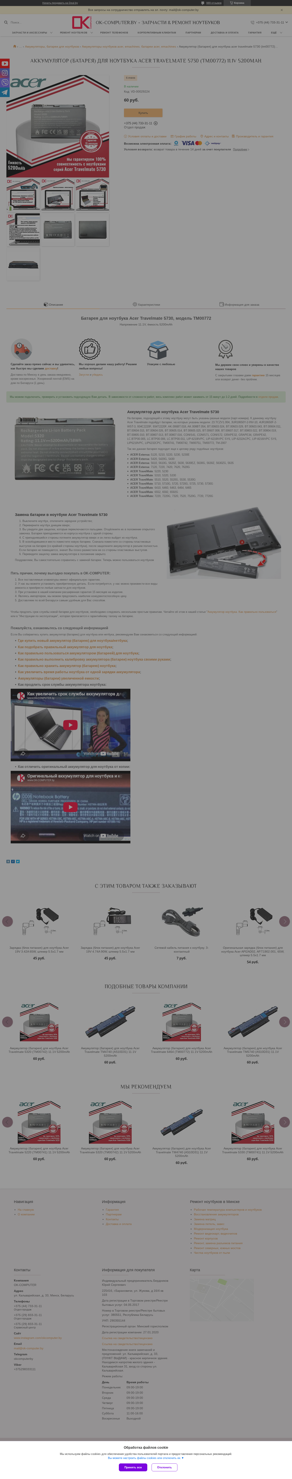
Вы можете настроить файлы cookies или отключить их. (144, 1458)
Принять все (133, 1467)
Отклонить (164, 1467)
